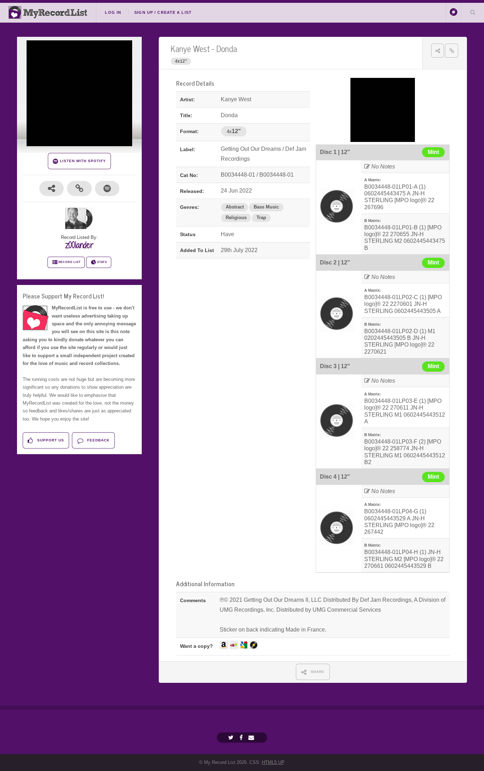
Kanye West (190, 48)
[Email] (252, 738)
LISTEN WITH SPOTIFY (82, 161)
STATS (102, 262)
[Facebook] (242, 738)
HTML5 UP (273, 762)
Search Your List (472, 12)
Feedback (97, 440)
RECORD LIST (69, 262)
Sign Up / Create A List (163, 12)
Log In (113, 12)
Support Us (50, 440)
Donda (226, 48)
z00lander (79, 245)
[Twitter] (231, 738)
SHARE (317, 672)
